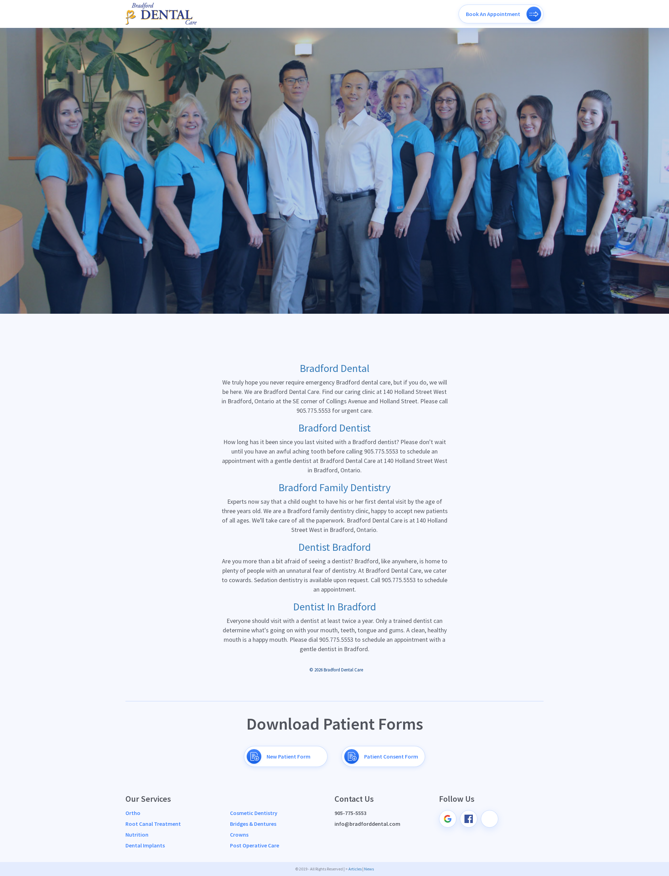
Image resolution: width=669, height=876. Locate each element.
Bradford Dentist (334, 427)
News (369, 868)
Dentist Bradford (334, 547)
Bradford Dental (334, 368)
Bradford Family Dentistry (334, 487)
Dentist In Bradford (334, 606)
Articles (355, 868)
